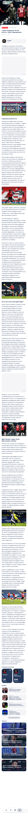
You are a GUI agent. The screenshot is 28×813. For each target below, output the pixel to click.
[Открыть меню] (24, 2)
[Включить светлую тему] (22, 2)
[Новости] (15, 810)
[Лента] (10, 810)
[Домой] (6, 810)
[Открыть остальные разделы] (25, 810)
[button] (14, 109)
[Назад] (3, 2)
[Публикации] (19, 810)
